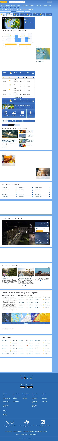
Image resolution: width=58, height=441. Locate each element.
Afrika (3, 7)
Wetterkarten (16, 393)
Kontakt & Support (38, 431)
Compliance (18, 434)
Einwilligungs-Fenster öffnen (28, 431)
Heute (1, 11)
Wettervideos (35, 393)
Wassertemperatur (16, 401)
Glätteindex (44, 397)
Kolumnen (4, 397)
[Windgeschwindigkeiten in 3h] (43, 53)
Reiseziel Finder (44, 398)
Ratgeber (44, 393)
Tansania (5, 7)
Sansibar (11, 308)
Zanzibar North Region (10, 7)
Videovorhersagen (6, 395)
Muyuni (14, 7)
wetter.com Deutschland (7, 399)
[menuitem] (2, 5)
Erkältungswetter (44, 399)
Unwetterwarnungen (6, 398)
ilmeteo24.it (5, 413)
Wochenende (14, 11)
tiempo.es (4, 410)
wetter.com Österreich (6, 402)
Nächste (49, 317)
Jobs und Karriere (8, 431)
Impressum (45, 431)
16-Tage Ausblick (48, 14)
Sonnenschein (15, 399)
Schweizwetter (34, 398)
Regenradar (14, 395)
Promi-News (34, 406)
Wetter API (4, 406)
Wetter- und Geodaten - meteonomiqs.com (7, 408)
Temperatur (15, 398)
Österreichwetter (35, 399)
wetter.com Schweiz (6, 401)
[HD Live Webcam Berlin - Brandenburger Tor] (26, 232)
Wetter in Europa (35, 402)
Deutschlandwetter (35, 397)
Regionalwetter (34, 401)
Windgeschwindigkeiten (16, 397)
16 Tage (22, 11)
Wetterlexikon (34, 405)
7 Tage (18, 11)
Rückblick (27, 11)
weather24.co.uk (5, 415)
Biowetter (43, 395)
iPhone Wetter (25, 395)
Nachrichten (34, 395)
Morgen (5, 11)
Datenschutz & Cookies (17, 431)
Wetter (4, 393)
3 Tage (9, 11)
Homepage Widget (6, 405)
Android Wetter (25, 398)
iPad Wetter (24, 397)
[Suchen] (23, 2)
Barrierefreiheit (24, 434)
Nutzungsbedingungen (32, 434)
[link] (2, 5)
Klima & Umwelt (44, 401)
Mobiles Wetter (26, 393)
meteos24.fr (5, 411)
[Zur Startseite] (3, 2)
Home (1, 7)
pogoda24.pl (5, 414)
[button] (18, 73)
